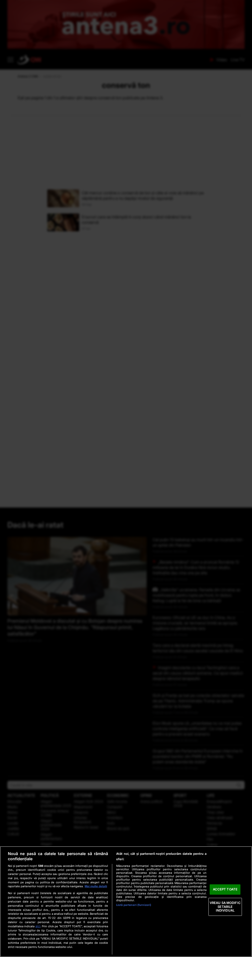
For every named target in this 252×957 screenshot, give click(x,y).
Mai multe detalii (96, 886)
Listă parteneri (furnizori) (133, 905)
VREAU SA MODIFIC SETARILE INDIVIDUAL (225, 906)
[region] (126, 901)
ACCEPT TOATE (225, 889)
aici (37, 926)
